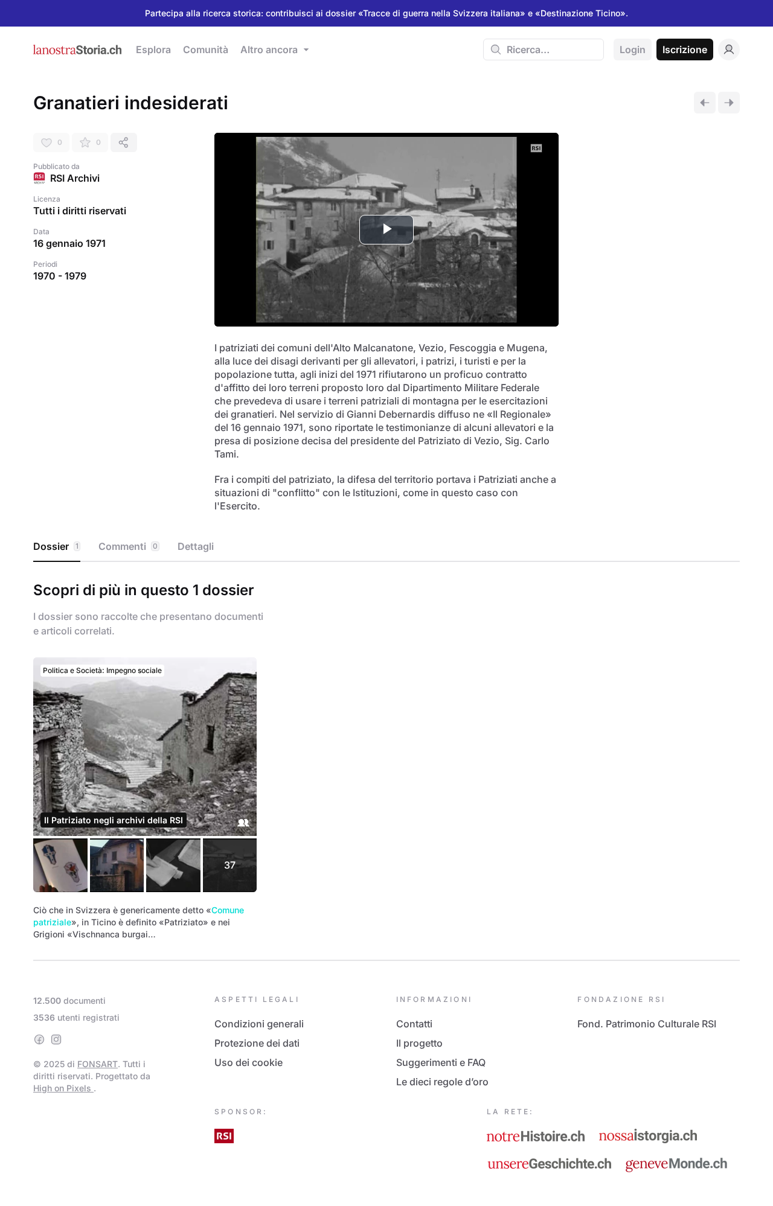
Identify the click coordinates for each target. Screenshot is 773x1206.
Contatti (414, 1024)
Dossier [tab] (56, 546)
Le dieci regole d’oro (442, 1082)
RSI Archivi (75, 178)
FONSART (97, 1064)
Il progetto (419, 1043)
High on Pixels (63, 1088)
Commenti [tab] (128, 546)
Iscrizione (684, 49)
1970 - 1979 (59, 276)
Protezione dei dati (257, 1043)
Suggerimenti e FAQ (441, 1062)
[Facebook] (39, 1039)
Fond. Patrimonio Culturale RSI (646, 1024)
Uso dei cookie (248, 1062)
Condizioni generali (259, 1024)
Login (633, 49)
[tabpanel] (386, 758)
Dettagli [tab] (196, 546)
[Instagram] (56, 1039)
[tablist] (386, 547)
